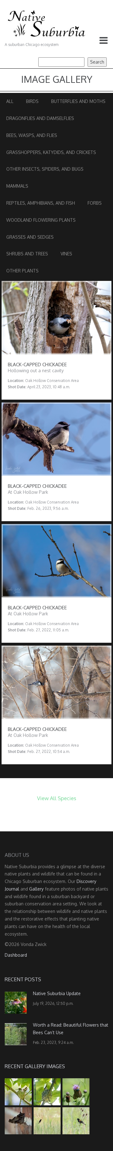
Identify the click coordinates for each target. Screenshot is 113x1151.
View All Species (56, 798)
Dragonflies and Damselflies (40, 118)
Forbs (95, 203)
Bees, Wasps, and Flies (31, 135)
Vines (66, 253)
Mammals (17, 186)
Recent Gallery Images (35, 1066)
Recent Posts (23, 979)
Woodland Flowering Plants (41, 220)
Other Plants (22, 270)
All (9, 101)
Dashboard (16, 955)
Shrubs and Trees (27, 253)
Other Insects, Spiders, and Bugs (44, 169)
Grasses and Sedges (30, 237)
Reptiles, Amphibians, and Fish (40, 203)
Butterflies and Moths (78, 101)
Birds (32, 101)
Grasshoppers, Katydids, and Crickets (51, 152)
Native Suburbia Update (57, 993)
